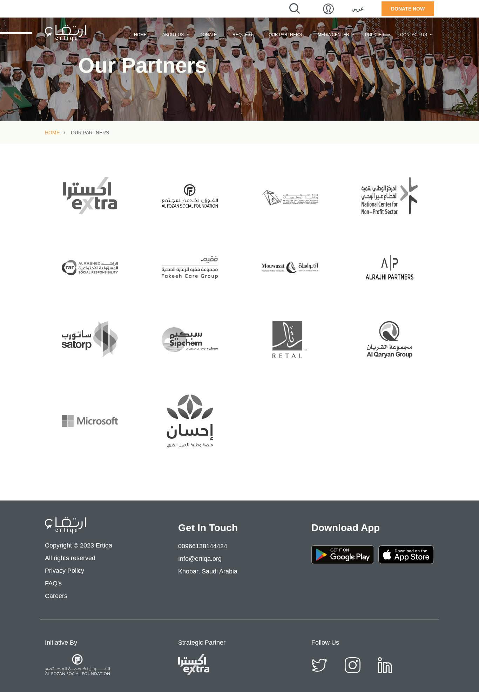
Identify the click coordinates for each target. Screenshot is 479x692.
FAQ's (53, 583)
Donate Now (408, 9)
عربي (357, 9)
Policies (374, 34)
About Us (173, 34)
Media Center (333, 34)
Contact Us (413, 34)
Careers (56, 595)
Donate (208, 34)
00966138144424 (202, 546)
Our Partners (285, 34)
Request (242, 34)
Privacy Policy (64, 570)
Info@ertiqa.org (200, 558)
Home (140, 34)
